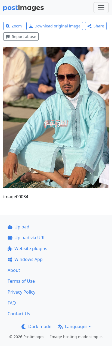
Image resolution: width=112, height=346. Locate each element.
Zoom (17, 26)
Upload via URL (29, 238)
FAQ (12, 303)
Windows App (28, 259)
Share (99, 26)
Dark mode (39, 326)
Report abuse (24, 36)
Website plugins (30, 248)
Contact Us (19, 314)
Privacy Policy (21, 292)
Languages (76, 326)
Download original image (57, 26)
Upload (21, 227)
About (14, 270)
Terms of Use (21, 281)
